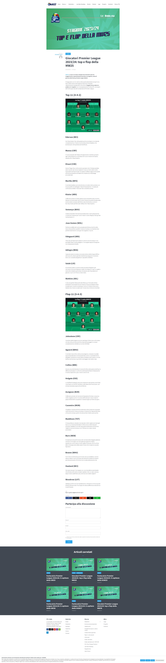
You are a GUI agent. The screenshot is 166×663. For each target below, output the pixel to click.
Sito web (67, 531)
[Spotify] (59, 629)
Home (59, 4)
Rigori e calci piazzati (89, 635)
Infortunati (87, 637)
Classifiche (67, 628)
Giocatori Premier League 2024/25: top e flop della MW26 (82, 578)
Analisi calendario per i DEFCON (92, 642)
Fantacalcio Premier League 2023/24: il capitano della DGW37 (83, 606)
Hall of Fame (87, 651)
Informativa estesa (160, 660)
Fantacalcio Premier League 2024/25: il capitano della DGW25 (108, 578)
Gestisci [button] (147, 660)
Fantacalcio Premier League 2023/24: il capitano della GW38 (57, 606)
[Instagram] (50, 629)
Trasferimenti (87, 626)
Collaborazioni (79, 572)
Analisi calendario (88, 639)
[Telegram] (47, 633)
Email (67, 525)
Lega (99, 4)
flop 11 (67, 492)
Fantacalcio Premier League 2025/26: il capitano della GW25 (57, 578)
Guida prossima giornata (90, 632)
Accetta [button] (142, 660)
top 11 (81, 492)
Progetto (104, 4)
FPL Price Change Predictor (91, 644)
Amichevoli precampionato (91, 624)
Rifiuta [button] (152, 660)
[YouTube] (55, 629)
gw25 (70, 492)
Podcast (94, 4)
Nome (67, 520)
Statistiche (71, 4)
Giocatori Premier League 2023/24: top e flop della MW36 (107, 606)
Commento (68, 507)
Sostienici (110, 4)
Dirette (88, 4)
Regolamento (88, 648)
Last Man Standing (81, 4)
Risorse (64, 4)
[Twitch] (57, 629)
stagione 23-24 (76, 492)
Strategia (67, 626)
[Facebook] (47, 629)
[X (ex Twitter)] (52, 629)
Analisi (68, 53)
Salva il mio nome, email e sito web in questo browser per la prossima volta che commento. (83, 537)
